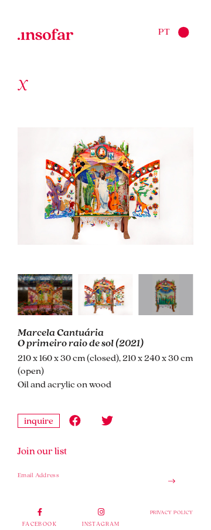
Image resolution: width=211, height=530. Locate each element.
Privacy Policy (171, 512)
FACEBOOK (39, 523)
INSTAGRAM (101, 523)
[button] (75, 421)
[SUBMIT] (167, 481)
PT (164, 31)
